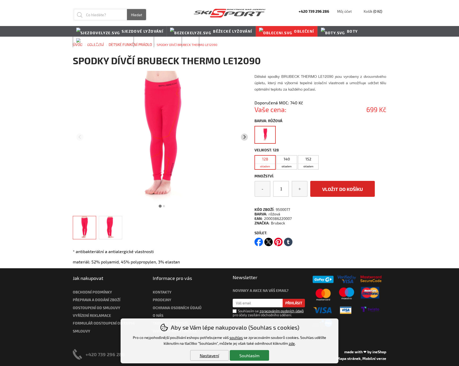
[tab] (160, 206)
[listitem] (84, 227)
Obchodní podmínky (92, 292)
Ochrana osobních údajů (177, 307)
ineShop (379, 352)
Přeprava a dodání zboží (96, 299)
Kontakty (162, 292)
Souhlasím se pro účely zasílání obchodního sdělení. (268, 313)
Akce (190, 42)
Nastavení (209, 355)
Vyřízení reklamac (91, 315)
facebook (258, 240)
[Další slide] (244, 137)
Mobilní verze (374, 358)
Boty (352, 31)
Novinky (211, 42)
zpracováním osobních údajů (282, 311)
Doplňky (120, 42)
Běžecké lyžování (232, 31)
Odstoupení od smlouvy (96, 307)
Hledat (136, 14)
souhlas (236, 337)
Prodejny (162, 299)
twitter (268, 240)
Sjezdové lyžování (142, 31)
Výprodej (167, 42)
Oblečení (304, 31)
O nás (158, 315)
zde (292, 343)
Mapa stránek (349, 358)
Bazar (144, 42)
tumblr (288, 240)
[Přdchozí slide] (79, 137)
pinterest (278, 240)
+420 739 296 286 (105, 354)
